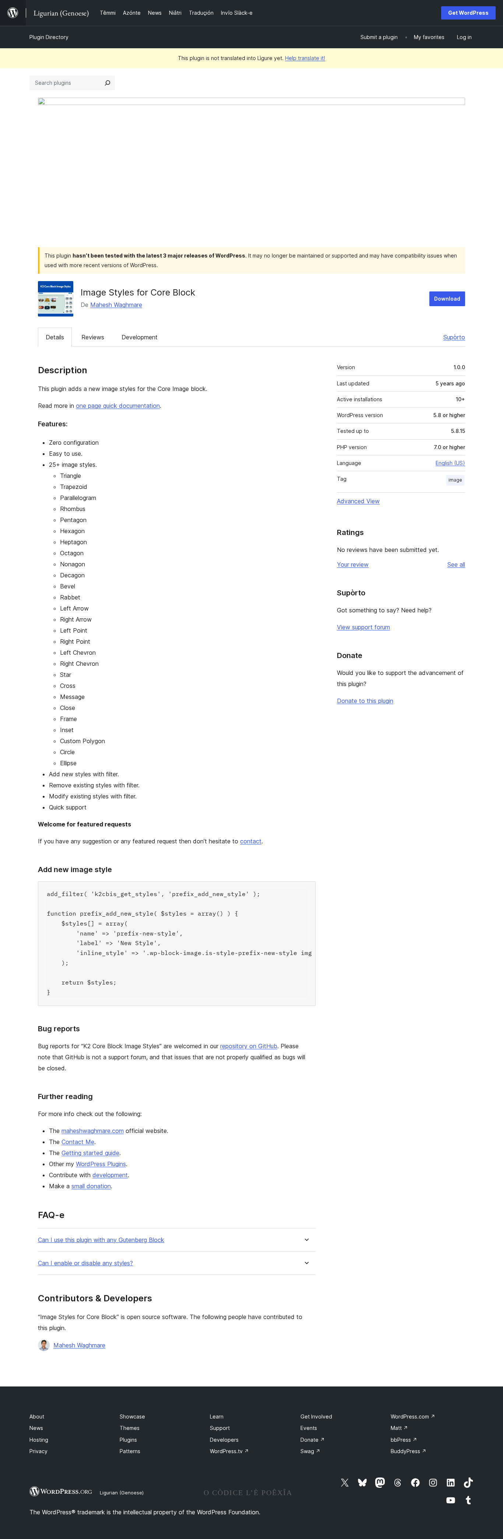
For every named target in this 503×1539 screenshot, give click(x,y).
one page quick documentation (118, 405)
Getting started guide (90, 1153)
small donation (91, 1186)
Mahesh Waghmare (116, 304)
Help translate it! (305, 58)
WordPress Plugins (101, 1164)
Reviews (92, 337)
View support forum (363, 627)
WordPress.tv (229, 1451)
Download (447, 298)
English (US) (450, 463)
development (110, 1175)
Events (308, 1428)
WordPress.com (413, 1416)
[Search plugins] (107, 83)
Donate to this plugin (365, 700)
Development (140, 337)
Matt (399, 1428)
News (36, 1428)
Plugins (128, 1440)
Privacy (38, 1451)
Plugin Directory (48, 37)
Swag (310, 1451)
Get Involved (316, 1416)
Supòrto (454, 337)
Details (55, 337)
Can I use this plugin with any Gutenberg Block (101, 1240)
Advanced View (358, 501)
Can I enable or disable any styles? (85, 1263)
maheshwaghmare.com (92, 1130)
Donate (312, 1440)
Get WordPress (468, 13)
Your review (353, 564)
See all (456, 564)
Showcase (132, 1416)
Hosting (38, 1440)
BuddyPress (408, 1451)
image (455, 480)
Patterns (130, 1451)
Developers (224, 1440)
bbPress (404, 1440)
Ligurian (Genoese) (122, 1493)
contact (250, 841)
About (36, 1416)
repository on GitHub (248, 1046)
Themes (130, 1428)
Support (220, 1428)
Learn (217, 1416)
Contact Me (77, 1141)
